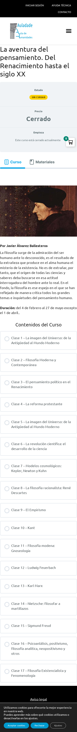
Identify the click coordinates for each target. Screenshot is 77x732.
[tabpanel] (38, 175)
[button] (68, 31)
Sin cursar (38, 97)
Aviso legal (38, 699)
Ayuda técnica (61, 5)
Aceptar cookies (16, 725)
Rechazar (40, 725)
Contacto (64, 12)
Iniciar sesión (34, 5)
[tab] (12, 162)
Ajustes (58, 725)
